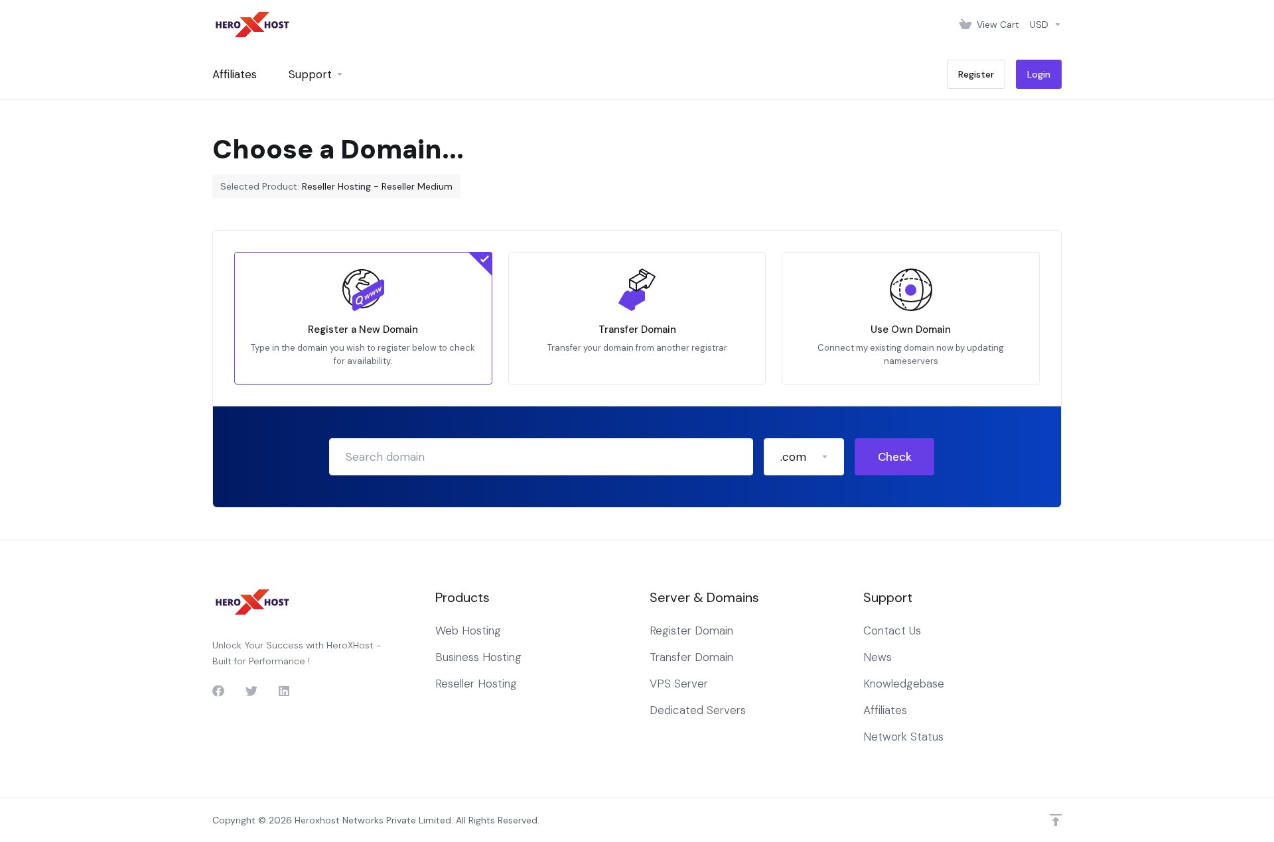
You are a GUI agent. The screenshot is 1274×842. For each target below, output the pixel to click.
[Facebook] (218, 691)
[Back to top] (1055, 820)
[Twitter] (251, 691)
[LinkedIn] (284, 691)
